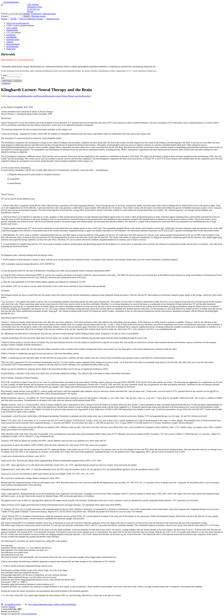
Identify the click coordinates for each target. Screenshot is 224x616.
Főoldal (4, 19)
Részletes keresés (39, 16)
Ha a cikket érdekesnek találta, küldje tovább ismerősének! (52, 604)
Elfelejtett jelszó (49, 14)
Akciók (13, 19)
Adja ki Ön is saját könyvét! (17, 23)
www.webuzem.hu (29, 614)
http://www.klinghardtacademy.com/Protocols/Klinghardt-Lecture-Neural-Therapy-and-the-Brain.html (49, 96)
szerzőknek (10, 35)
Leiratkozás (5, 83)
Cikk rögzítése (33, 4)
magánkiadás (11, 37)
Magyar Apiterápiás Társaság (31, 19)
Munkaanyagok (52, 19)
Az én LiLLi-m (33, 9)
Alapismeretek (12, 30)
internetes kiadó (12, 39)
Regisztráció (36, 14)
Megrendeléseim (13, 44)
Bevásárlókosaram (11, 2)
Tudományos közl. (34, 7)
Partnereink (11, 49)
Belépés (26, 14)
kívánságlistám (12, 46)
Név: (3, 78)
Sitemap (12, 607)
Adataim (9, 42)
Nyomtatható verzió (13, 604)
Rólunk (30, 11)
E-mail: (4, 75)
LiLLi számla (11, 28)
